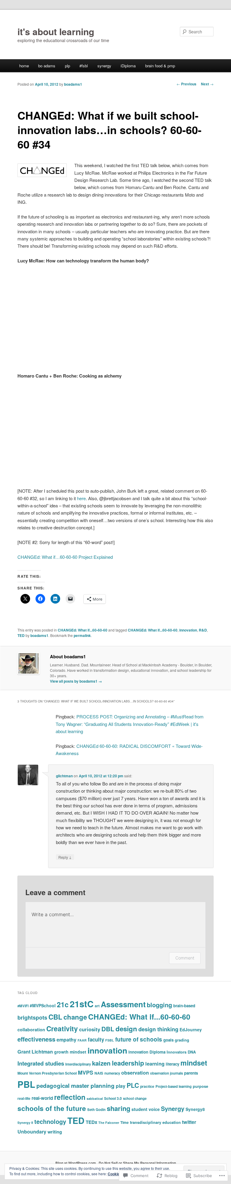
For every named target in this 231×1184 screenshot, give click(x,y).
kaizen (101, 1063)
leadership (128, 1063)
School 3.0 (113, 1098)
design (126, 1028)
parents (191, 1073)
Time (124, 1122)
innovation (188, 630)
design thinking (158, 1029)
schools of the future (51, 1108)
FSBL (109, 1040)
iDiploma (128, 66)
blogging (159, 1005)
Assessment (123, 1004)
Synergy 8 (25, 1122)
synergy (104, 66)
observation (135, 1072)
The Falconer (108, 1122)
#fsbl (83, 66)
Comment (184, 957)
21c (63, 1004)
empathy (66, 1039)
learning (155, 1063)
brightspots (32, 1017)
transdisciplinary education (155, 1122)
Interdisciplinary (78, 1064)
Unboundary (31, 1131)
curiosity (89, 1029)
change (75, 1017)
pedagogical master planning (75, 1086)
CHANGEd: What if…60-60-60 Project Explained (65, 557)
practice (147, 1086)
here (81, 498)
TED (21, 635)
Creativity (62, 1028)
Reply (65, 857)
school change (134, 1098)
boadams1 (73, 84)
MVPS (85, 1072)
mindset (193, 1063)
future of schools (138, 1039)
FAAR (82, 1040)
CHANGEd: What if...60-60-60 (82, 630)
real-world (42, 1098)
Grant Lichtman (35, 1051)
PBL (26, 1084)
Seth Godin (96, 1109)
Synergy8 (195, 1109)
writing (55, 1131)
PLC (133, 1085)
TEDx (91, 1122)
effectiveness (36, 1039)
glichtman (64, 776)
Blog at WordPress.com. (76, 1163)
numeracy (112, 1073)
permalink (82, 635)
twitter (189, 1121)
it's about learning (55, 31)
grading (182, 1040)
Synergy (172, 1108)
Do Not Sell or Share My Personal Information (137, 1163)
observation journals (166, 1073)
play (120, 1085)
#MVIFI (23, 1005)
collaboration (31, 1029)
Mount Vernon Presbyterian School (47, 1073)
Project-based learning (174, 1086)
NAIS (98, 1073)
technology (50, 1121)
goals (168, 1040)
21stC (82, 1003)
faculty (96, 1039)
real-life (23, 1098)
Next (207, 84)
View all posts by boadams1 (76, 681)
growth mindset (70, 1052)
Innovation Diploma (146, 1052)
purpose (200, 1086)
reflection (69, 1097)
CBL (55, 1017)
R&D (203, 630)
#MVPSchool (43, 1005)
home (24, 66)
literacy (172, 1064)
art (97, 1005)
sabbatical (95, 1098)
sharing (118, 1108)
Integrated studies (40, 1063)
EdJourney (191, 1029)
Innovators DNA (181, 1052)
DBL (107, 1028)
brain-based (184, 1005)
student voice (145, 1109)
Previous (186, 84)
